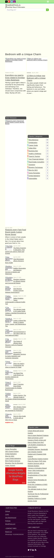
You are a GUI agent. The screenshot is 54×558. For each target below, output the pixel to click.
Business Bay (33, 151)
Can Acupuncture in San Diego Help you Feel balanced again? (15, 333)
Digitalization (33, 142)
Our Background (10, 517)
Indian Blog (32, 148)
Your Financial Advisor (36, 159)
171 (47, 153)
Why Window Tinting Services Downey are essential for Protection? (15, 408)
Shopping (32, 165)
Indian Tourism (10, 465)
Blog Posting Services (12, 461)
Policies (7, 521)
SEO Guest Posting (12, 451)
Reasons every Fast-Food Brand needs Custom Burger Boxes (15, 232)
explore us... (9, 422)
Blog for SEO (33, 170)
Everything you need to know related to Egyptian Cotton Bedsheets (15, 77)
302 (47, 142)
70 (47, 170)
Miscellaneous (33, 140)
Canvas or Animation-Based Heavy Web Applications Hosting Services (37, 470)
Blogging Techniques (36, 167)
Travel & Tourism (34, 156)
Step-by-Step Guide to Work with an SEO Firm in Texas (15, 418)
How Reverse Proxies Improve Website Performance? (14, 290)
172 (47, 150)
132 (47, 156)
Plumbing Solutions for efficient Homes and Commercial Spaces (15, 281)
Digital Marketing (34, 176)
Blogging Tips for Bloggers (14, 463)
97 (47, 164)
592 (47, 139)
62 (47, 178)
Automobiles (33, 178)
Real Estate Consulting (36, 162)
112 (47, 161)
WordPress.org (10, 524)
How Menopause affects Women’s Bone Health (14, 260)
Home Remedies (34, 173)
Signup (7, 511)
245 (47, 145)
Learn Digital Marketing (13, 458)
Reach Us (8, 531)
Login (7, 514)
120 (47, 159)
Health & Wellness (35, 153)
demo (23, 482)
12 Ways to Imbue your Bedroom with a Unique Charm (36, 78)
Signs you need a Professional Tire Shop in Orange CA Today (14, 365)
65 (47, 175)
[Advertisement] (27, 22)
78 (47, 167)
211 (47, 148)
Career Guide (33, 145)
